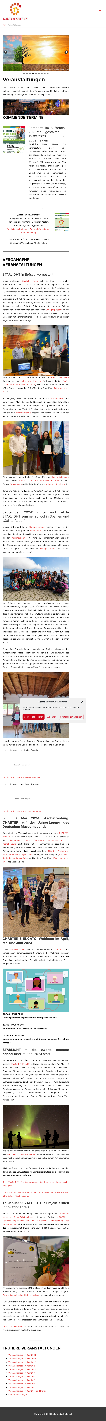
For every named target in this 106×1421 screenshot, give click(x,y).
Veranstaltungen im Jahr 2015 (22, 1387)
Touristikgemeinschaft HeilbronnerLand (21, 1295)
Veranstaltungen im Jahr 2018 (22, 1376)
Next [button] (66, 52)
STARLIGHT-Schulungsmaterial (21, 1154)
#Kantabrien (35, 530)
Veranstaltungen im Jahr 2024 (22, 1355)
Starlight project (30, 281)
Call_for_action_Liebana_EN (15, 777)
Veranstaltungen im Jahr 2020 (22, 1369)
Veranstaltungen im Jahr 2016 (22, 1383)
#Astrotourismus (23, 412)
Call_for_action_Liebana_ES (15, 811)
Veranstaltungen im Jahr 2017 (22, 1380)
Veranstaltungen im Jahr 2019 (22, 1373)
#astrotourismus (19, 538)
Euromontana (57, 398)
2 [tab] (27, 73)
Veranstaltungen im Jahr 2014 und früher (27, 1391)
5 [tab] (36, 73)
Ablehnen (51, 717)
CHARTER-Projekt (18, 949)
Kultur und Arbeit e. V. (32, 381)
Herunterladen (34, 777)
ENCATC (59, 949)
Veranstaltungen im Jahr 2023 (22, 1358)
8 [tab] (45, 73)
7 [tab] (42, 73)
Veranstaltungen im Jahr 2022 (22, 1362)
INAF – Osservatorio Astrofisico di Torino (39, 480)
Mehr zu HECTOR (12, 1326)
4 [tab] (33, 73)
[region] (36, 53)
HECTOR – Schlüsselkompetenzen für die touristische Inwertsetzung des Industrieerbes (36, 1221)
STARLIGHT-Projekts (20, 1064)
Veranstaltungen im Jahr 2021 (22, 1366)
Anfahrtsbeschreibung (17, 229)
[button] (82, 702)
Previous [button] (6, 52)
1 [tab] (24, 73)
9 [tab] (47, 73)
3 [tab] (30, 73)
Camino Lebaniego (60, 377)
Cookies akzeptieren (33, 717)
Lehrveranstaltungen (17, 1394)
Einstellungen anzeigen (71, 717)
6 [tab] (39, 73)
